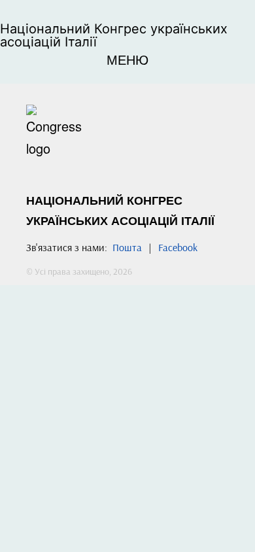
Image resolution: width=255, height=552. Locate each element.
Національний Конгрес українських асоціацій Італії (114, 35)
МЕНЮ (127, 59)
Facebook (177, 247)
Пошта (127, 247)
